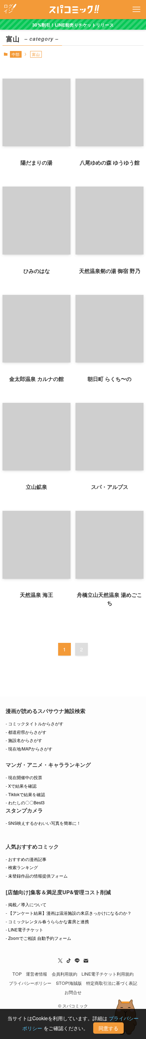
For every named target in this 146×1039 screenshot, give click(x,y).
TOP (17, 974)
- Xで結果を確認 (21, 786)
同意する (108, 1028)
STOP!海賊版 (69, 983)
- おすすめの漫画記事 (26, 859)
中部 (15, 54)
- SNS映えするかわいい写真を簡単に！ (43, 823)
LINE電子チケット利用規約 (108, 974)
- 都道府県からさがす (26, 732)
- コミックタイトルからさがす (34, 723)
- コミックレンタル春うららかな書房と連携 (47, 921)
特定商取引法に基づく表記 (111, 983)
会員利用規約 (64, 974)
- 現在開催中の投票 (24, 777)
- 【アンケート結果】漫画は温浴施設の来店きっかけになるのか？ (68, 913)
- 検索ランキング (22, 867)
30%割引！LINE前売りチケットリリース (73, 25)
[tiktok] (69, 961)
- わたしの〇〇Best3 (25, 802)
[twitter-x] (60, 961)
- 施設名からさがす (24, 740)
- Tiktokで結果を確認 (25, 794)
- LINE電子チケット (24, 929)
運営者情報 (36, 974)
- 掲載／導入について (26, 904)
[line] (77, 961)
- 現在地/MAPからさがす (29, 749)
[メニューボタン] (136, 9)
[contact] (86, 961)
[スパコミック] (73, 9)
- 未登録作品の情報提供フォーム (37, 876)
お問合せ (73, 992)
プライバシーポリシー (30, 983)
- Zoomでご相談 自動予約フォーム (38, 938)
